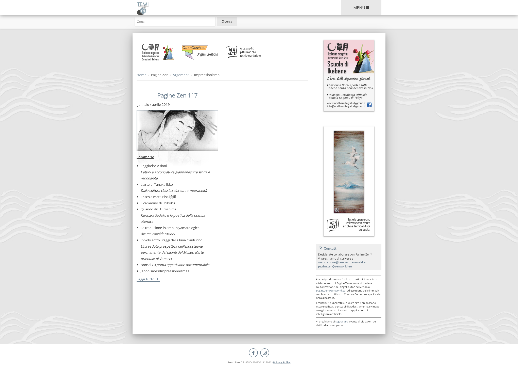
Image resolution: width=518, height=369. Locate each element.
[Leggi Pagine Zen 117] (177, 130)
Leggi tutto (146, 279)
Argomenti (181, 74)
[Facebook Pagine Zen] (253, 352)
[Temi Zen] (143, 7)
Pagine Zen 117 (177, 95)
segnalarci (341, 321)
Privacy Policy (282, 362)
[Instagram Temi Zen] (264, 352)
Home (141, 74)
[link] (158, 52)
